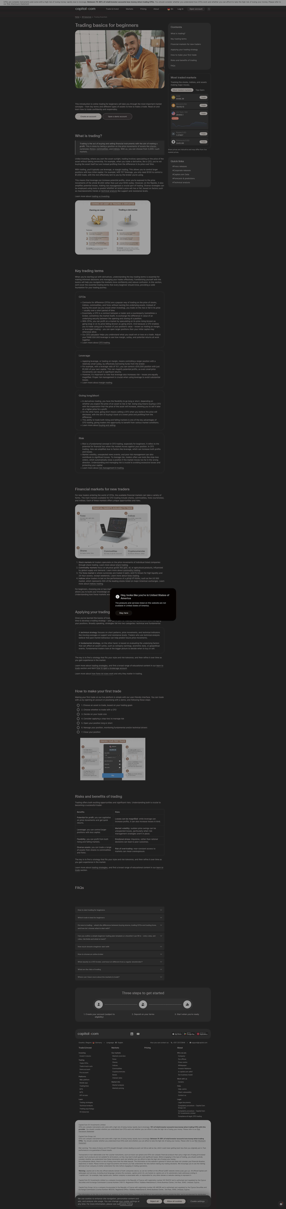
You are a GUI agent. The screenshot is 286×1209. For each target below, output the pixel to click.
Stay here (123, 613)
